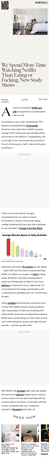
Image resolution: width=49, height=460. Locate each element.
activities (11, 303)
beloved (20, 395)
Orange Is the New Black (31, 228)
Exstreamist (32, 126)
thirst (35, 274)
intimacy (5, 285)
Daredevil (17, 409)
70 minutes (27, 267)
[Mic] (5, 5)
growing (21, 391)
